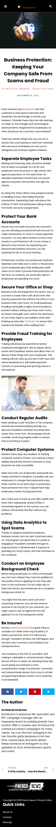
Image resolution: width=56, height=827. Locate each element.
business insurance (19, 627)
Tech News (47, 88)
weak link (29, 109)
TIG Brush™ (30, 321)
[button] (5, 6)
